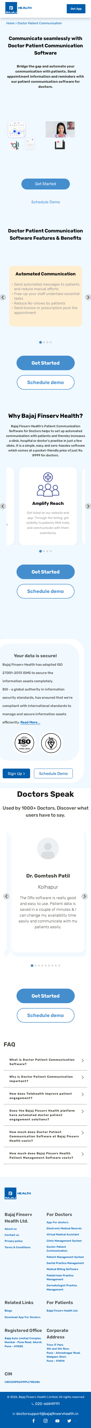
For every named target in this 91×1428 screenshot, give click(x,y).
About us (11, 1229)
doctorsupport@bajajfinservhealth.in (47, 1414)
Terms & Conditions (18, 1247)
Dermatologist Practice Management (62, 1287)
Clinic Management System (64, 1240)
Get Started (45, 183)
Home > (11, 23)
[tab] (40, 342)
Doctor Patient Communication (39, 23)
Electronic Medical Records (64, 1228)
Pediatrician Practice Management (60, 1277)
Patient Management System (65, 1257)
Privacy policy (14, 1241)
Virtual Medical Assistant (63, 1234)
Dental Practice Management (65, 1263)
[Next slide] (84, 896)
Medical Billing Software (62, 1269)
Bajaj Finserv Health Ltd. (62, 1310)
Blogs (8, 1310)
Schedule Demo (45, 202)
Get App (76, 8)
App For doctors (57, 1222)
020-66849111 (47, 1404)
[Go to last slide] (6, 896)
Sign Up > (16, 773)
